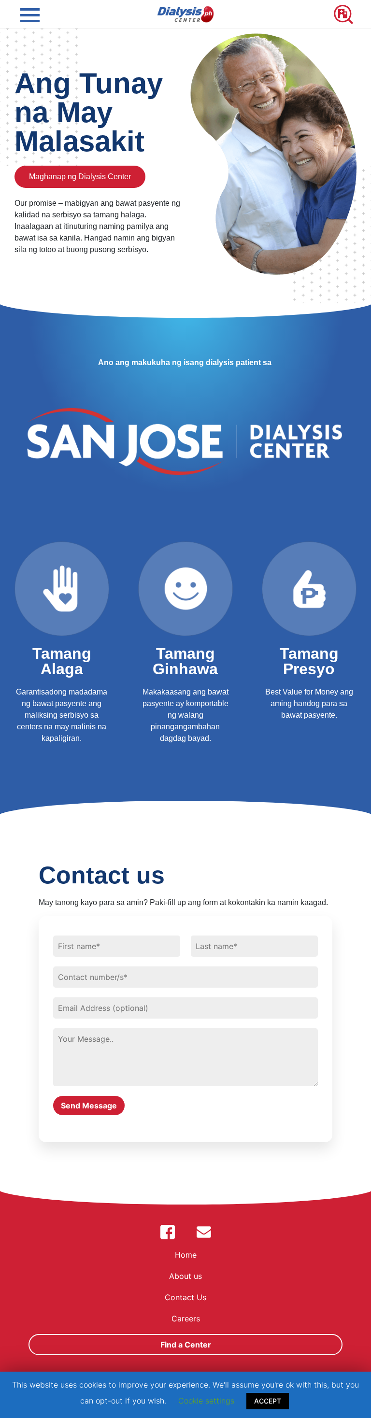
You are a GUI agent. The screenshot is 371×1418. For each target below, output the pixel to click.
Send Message (89, 1105)
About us (185, 1276)
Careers (185, 1318)
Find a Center (185, 1344)
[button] (79, 177)
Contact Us (185, 1297)
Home (186, 1255)
